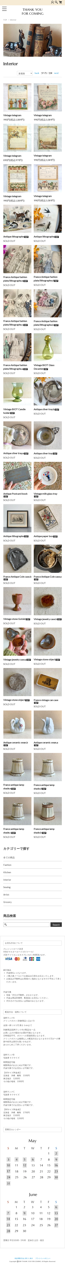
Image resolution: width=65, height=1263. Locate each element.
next (56, 73)
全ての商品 (9, 857)
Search (56, 924)
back (37, 73)
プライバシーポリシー (42, 1258)
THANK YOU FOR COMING (32, 12)
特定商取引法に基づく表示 (24, 1258)
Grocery (7, 902)
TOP (5, 20)
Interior (13, 20)
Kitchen (7, 872)
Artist (6, 894)
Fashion (7, 864)
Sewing (7, 887)
